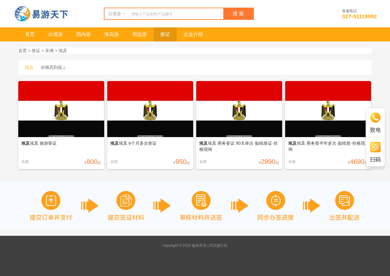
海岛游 (111, 34)
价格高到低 (53, 67)
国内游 (83, 34)
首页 (30, 34)
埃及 (62, 50)
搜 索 (238, 13)
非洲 (49, 50)
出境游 (55, 34)
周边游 (139, 34)
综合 (29, 67)
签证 (165, 34)
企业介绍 (193, 34)
